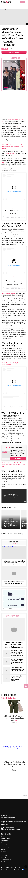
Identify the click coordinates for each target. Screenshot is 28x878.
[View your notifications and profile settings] (25, 866)
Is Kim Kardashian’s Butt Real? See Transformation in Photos (17, 678)
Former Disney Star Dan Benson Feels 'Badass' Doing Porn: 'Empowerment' (17, 661)
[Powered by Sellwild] (25, 795)
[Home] (14, 807)
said (15, 435)
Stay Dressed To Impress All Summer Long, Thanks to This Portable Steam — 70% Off (17, 453)
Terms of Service (19, 867)
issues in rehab (10, 153)
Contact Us (4, 855)
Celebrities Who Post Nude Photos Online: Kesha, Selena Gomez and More (14, 645)
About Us (3, 857)
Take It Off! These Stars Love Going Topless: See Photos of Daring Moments (17, 653)
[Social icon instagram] (18, 815)
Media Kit (3, 864)
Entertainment (4, 840)
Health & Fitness (5, 844)
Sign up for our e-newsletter (8, 817)
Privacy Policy (10, 867)
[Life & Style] (7, 2)
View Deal (18, 458)
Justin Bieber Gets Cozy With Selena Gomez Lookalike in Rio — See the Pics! (14, 562)
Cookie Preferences (5, 869)
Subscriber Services (6, 859)
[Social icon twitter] (15, 815)
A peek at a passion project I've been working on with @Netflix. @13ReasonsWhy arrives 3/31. (14, 210)
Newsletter (3, 851)
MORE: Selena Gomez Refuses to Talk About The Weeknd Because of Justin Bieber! (12, 146)
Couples (3, 842)
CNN (2, 162)
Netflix (19, 126)
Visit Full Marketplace (8, 698)
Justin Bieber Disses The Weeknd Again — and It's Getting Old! (14, 582)
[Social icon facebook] (12, 815)
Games (3, 849)
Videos (5, 48)
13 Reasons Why (11, 534)
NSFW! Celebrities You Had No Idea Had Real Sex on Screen (17, 669)
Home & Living (5, 847)
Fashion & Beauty (5, 838)
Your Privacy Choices (17, 869)
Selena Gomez (24, 217)
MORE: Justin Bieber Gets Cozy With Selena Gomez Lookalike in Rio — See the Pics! (13, 464)
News (2, 836)
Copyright (3, 867)
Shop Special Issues (6, 861)
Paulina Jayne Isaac (15, 49)
